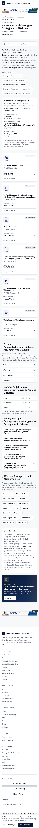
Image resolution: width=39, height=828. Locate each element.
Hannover (6, 494)
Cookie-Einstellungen (9, 768)
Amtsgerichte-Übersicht (10, 664)
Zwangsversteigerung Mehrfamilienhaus (16, 93)
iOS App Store (21, 783)
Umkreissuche (6, 658)
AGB (3, 762)
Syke (5, 508)
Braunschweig (8, 499)
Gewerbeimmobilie (8, 699)
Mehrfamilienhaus (8, 702)
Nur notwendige (9, 825)
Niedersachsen (20, 17)
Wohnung (5, 692)
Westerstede (21, 494)
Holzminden (7, 522)
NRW (3, 718)
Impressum (5, 756)
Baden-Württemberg (9, 715)
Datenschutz (6, 759)
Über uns (5, 750)
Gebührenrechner (8, 673)
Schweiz (4, 679)
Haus (3, 689)
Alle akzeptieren (25, 825)
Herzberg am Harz (9, 518)
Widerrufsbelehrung (8, 765)
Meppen (21, 522)
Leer (14, 508)
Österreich (5, 676)
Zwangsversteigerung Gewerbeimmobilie (17, 89)
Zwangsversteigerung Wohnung (14, 80)
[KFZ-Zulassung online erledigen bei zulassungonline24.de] (19, 10)
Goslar (16, 513)
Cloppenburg (8, 503)
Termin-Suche (6, 655)
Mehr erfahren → (19, 794)
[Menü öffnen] (35, 3)
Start (3, 17)
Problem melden (7, 737)
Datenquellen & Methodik (10, 753)
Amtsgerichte (10, 17)
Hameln (22, 499)
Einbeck (25, 508)
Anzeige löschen (7, 740)
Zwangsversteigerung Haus (12, 76)
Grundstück (5, 695)
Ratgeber (5, 667)
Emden (5, 513)
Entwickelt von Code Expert (11, 804)
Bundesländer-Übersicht (10, 661)
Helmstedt (22, 503)
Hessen (4, 724)
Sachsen (5, 727)
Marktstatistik (6, 670)
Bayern (4, 711)
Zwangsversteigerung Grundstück (14, 84)
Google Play (20, 789)
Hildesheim (26, 518)
